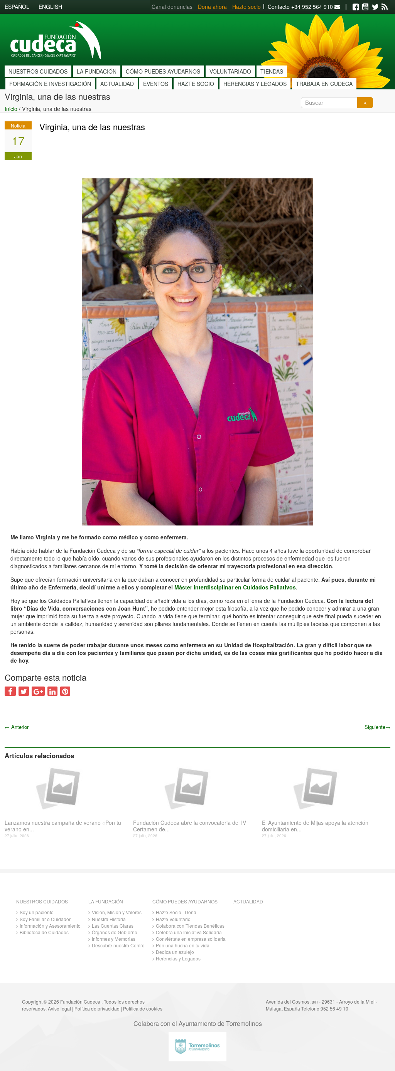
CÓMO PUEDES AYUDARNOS (163, 71)
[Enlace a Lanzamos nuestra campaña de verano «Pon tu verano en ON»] (66, 788)
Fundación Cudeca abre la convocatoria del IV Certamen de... (189, 826)
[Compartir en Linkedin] (52, 691)
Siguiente (377, 726)
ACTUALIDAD (117, 83)
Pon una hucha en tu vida (182, 945)
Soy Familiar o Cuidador (45, 919)
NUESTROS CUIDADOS (38, 71)
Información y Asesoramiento (50, 925)
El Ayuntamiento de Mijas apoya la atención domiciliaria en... (315, 826)
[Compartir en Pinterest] (65, 691)
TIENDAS (271, 71)
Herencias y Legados (178, 958)
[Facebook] (356, 7)
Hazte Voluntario (173, 919)
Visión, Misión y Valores (117, 912)
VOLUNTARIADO (230, 71)
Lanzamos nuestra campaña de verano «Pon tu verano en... (63, 826)
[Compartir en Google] (38, 691)
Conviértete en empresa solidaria (191, 938)
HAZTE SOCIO (195, 83)
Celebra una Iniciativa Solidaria (189, 932)
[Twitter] (375, 7)
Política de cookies (142, 1008)
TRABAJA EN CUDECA (324, 83)
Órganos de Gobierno (114, 932)
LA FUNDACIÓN (96, 71)
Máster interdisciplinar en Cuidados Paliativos (234, 587)
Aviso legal (59, 1008)
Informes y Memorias (113, 938)
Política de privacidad (97, 1008)
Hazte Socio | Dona (176, 912)
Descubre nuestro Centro (118, 945)
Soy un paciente (37, 912)
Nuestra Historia (109, 919)
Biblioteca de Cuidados (44, 932)
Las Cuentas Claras (112, 925)
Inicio (11, 108)
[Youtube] (365, 7)
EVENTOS (155, 83)
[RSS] (384, 7)
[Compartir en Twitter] (23, 691)
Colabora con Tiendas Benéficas (190, 925)
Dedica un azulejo (175, 951)
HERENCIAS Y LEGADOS (255, 83)
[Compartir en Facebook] (10, 691)
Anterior (17, 726)
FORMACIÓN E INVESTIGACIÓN (50, 83)
